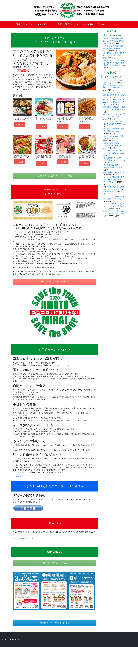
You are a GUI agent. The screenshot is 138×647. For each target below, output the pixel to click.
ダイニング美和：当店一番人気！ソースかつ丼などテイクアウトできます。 (113, 179)
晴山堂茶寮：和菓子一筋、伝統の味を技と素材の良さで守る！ (113, 102)
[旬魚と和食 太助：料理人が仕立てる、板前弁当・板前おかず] (65, 107)
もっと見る (19, 124)
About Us (88, 24)
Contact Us (104, 24)
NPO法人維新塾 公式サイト (23, 538)
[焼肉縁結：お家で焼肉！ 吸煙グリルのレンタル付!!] (22, 144)
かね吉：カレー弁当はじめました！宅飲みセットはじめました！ (113, 213)
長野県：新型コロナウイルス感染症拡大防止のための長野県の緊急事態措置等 (113, 62)
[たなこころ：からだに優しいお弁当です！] (22, 107)
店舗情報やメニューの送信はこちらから (54, 623)
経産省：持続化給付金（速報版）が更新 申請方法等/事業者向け (113, 41)
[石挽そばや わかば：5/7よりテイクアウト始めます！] (44, 107)
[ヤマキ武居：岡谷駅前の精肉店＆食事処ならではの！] (87, 144)
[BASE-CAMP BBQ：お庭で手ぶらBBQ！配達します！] (44, 144)
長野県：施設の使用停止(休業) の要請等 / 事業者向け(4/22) (113, 48)
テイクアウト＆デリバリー (39, 24)
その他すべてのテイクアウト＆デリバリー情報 (55, 176)
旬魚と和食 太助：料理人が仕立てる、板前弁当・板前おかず (114, 94)
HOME (17, 24)
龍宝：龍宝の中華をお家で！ (113, 172)
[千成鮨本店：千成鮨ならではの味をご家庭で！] (65, 144)
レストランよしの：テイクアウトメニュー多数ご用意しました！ (113, 206)
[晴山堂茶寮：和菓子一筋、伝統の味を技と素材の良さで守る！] (87, 107)
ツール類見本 (18, 476)
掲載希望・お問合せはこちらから (55, 563)
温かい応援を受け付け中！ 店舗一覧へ (55, 282)
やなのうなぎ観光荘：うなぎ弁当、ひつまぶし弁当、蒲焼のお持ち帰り (113, 189)
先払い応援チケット (68, 24)
